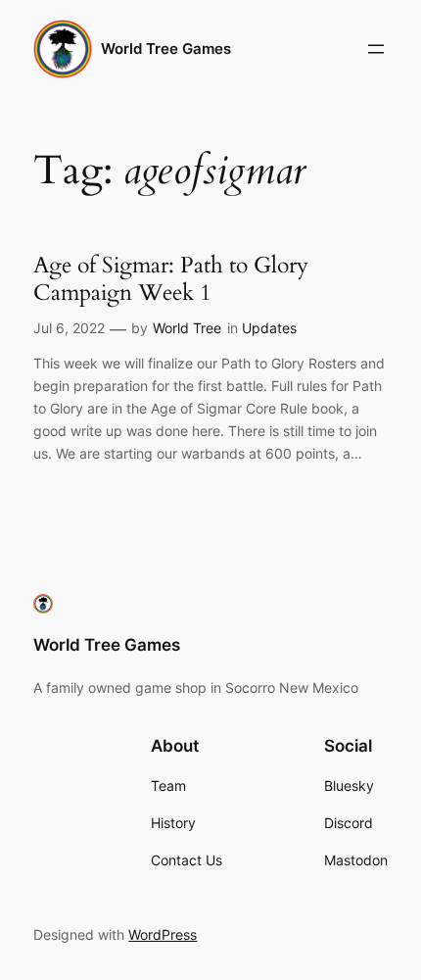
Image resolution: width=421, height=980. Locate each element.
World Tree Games (166, 49)
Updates (269, 327)
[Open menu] (376, 49)
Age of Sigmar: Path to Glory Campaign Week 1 (170, 279)
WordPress (162, 934)
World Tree (187, 327)
